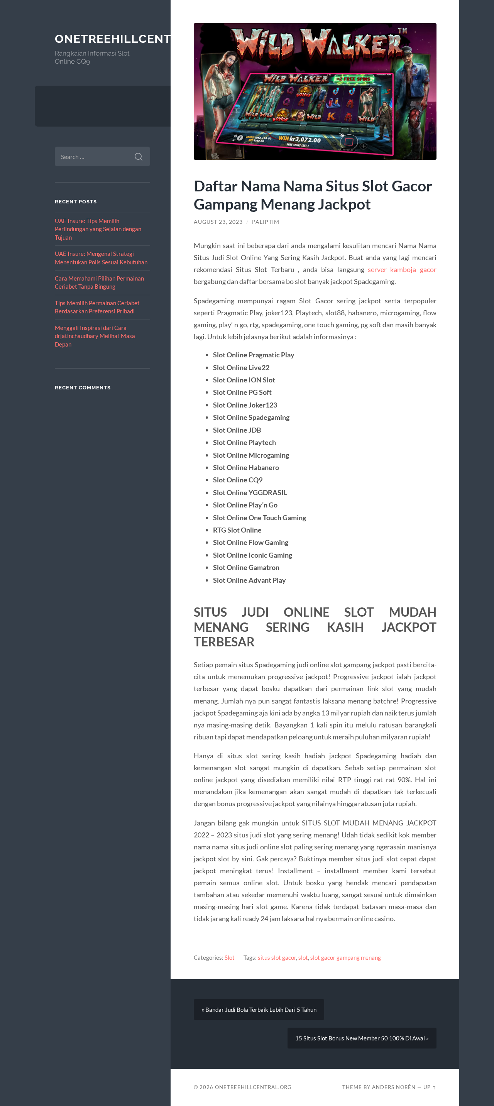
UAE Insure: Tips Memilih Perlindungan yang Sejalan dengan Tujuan (98, 229)
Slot (230, 957)
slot (303, 957)
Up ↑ (429, 1087)
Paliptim (265, 222)
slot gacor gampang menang (345, 957)
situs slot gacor (277, 957)
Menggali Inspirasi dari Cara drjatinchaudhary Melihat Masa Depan (95, 336)
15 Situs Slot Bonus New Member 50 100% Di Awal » (362, 1038)
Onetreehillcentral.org (139, 39)
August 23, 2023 (218, 222)
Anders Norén (394, 1087)
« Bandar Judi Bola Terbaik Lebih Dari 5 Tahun (258, 1009)
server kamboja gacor (402, 269)
